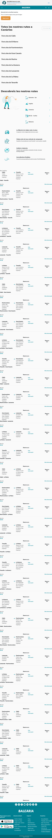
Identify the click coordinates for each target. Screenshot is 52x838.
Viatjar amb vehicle (19, 822)
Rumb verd (30, 828)
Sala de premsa (45, 822)
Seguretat (16, 824)
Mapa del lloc (31, 830)
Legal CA (24, 836)
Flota (29, 819)
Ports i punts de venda (20, 826)
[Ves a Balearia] (26, 7)
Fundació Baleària (45, 831)
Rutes (29, 821)
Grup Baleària (44, 819)
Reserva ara (6, 18)
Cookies (27, 836)
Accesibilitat (17, 830)
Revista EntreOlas (32, 826)
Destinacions (31, 822)
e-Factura (16, 828)
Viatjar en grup (18, 821)
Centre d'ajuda (18, 819)
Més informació (30, 173)
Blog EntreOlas (31, 824)
